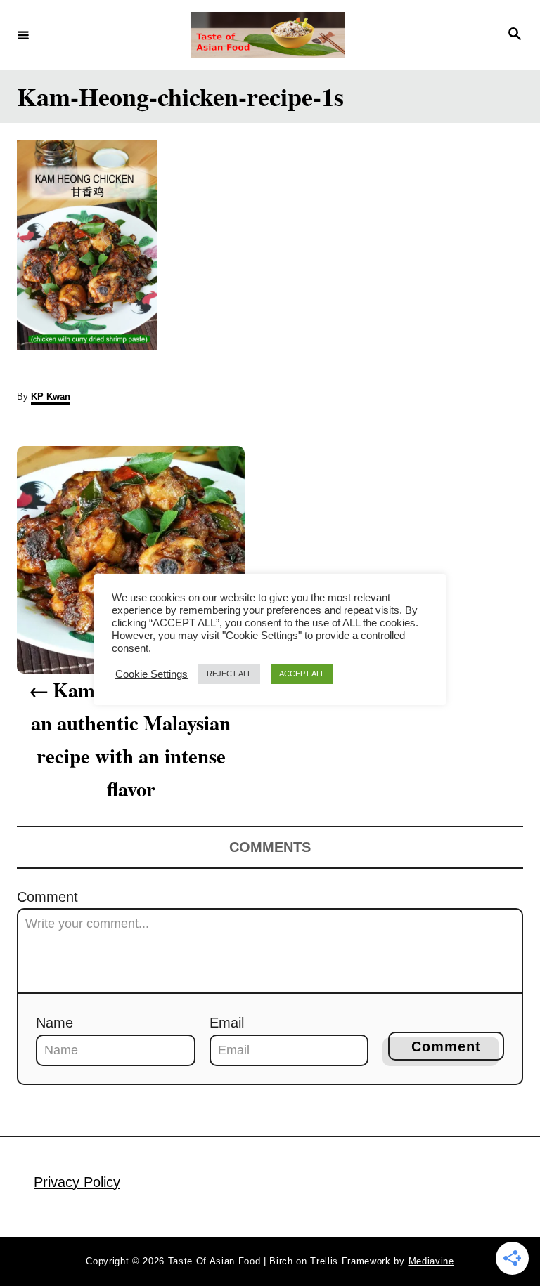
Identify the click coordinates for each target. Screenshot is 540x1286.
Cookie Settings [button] (151, 674)
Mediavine (431, 1261)
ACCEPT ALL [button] (302, 673)
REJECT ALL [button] (229, 673)
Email (227, 1022)
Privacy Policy (77, 1182)
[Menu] (23, 34)
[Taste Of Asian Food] (267, 35)
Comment (47, 897)
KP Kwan (50, 396)
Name (54, 1022)
